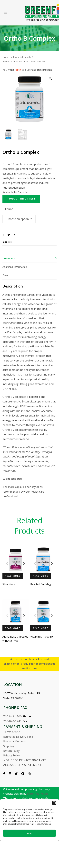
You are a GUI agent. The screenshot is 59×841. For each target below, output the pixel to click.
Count (9, 209)
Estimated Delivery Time (18, 736)
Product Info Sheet (21, 198)
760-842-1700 (12, 716)
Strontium (8, 584)
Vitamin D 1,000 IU (41, 636)
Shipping (8, 746)
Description (8, 258)
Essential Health (22, 57)
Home (5, 57)
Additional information (14, 266)
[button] (54, 803)
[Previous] (7, 563)
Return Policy (11, 751)
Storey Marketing (38, 793)
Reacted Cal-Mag (40, 584)
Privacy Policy (11, 755)
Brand (5, 275)
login (18, 70)
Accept (29, 833)
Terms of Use (11, 732)
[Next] (24, 563)
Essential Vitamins (12, 61)
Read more (12, 575)
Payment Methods (14, 741)
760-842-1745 (12, 721)
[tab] (29, 258)
